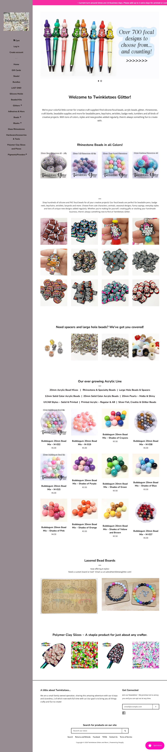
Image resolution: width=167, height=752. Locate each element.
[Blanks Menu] (20, 123)
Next (154, 45)
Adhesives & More (16, 111)
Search (70, 737)
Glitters (16, 105)
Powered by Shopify (117, 742)
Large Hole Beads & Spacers (134, 390)
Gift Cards (16, 70)
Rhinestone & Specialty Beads (99, 390)
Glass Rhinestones (16, 129)
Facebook (96, 737)
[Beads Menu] (20, 117)
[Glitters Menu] (21, 106)
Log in (16, 46)
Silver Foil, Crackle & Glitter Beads (137, 402)
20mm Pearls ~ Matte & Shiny (138, 396)
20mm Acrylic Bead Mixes (64, 390)
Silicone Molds (16, 93)
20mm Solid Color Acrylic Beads (101, 396)
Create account (16, 52)
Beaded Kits (16, 99)
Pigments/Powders (16, 154)
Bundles (16, 82)
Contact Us (113, 737)
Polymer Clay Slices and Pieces (16, 146)
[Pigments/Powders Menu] (26, 155)
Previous (46, 45)
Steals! (16, 76)
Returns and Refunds (83, 737)
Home (16, 64)
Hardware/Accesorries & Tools (16, 137)
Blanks (16, 123)
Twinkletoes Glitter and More (98, 742)
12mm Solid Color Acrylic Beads (62, 396)
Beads (16, 117)
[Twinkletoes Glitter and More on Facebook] (124, 713)
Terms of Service (126, 737)
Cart (17, 40)
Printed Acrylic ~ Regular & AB (98, 402)
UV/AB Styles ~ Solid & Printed (60, 402)
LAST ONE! (16, 88)
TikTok (104, 737)
